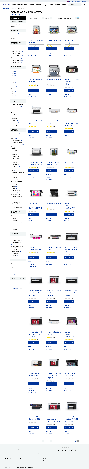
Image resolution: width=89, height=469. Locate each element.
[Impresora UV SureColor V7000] (36, 408)
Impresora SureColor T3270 (54, 81)
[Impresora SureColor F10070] (54, 238)
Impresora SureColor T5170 (36, 122)
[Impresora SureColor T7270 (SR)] (54, 32)
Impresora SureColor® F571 (35, 248)
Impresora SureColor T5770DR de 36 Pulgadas (36, 334)
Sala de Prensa (46, 456)
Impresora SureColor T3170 (54, 122)
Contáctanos (46, 458)
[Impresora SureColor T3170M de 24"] (54, 323)
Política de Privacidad (29, 467)
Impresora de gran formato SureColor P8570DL (71, 249)
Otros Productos (21, 458)
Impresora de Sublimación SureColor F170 (70, 206)
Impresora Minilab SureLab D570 (35, 374)
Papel (48, 177)
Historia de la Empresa (48, 451)
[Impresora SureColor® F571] (36, 238)
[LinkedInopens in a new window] (69, 450)
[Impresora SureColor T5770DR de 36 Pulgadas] (36, 323)
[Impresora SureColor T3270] (54, 71)
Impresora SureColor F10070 (54, 248)
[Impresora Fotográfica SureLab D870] (54, 153)
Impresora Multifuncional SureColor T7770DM (54, 419)
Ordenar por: (60, 18)
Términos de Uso (20, 467)
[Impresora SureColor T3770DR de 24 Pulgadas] (54, 365)
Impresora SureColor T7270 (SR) (54, 42)
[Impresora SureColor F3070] (54, 195)
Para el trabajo (6, 8)
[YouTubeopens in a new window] (65, 450)
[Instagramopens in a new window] (72, 450)
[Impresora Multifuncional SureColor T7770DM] (54, 408)
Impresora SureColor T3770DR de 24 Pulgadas (54, 376)
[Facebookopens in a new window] (59, 450)
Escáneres (7, 453)
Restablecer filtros (14, 14)
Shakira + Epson (46, 460)
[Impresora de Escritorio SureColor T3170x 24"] (72, 112)
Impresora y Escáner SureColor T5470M (36, 163)
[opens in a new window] (75, 450)
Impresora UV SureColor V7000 (35, 418)
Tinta (30, 53)
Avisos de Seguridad (21, 460)
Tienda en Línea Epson (35, 453)
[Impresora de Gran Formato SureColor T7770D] (72, 282)
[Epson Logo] (6, 4)
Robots (6, 456)
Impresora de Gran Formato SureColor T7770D (71, 293)
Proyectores (7, 451)
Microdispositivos (8, 458)
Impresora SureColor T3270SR (36, 42)
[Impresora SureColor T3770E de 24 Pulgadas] (54, 282)
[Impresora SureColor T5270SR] (36, 71)
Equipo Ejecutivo (46, 453)
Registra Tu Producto (34, 449)
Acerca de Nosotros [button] (75, 1)
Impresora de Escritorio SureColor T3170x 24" (71, 123)
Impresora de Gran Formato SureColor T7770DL (35, 293)
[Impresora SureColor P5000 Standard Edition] (72, 71)
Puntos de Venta (8, 454)
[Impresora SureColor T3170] (54, 112)
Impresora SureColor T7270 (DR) (72, 42)
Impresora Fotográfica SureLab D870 (54, 163)
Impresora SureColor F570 (72, 163)
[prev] (43, 18)
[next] (51, 18)
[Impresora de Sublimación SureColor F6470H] (72, 323)
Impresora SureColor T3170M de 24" (54, 333)
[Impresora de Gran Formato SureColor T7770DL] (36, 282)
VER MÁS (32, 49)
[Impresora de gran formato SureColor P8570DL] (72, 238)
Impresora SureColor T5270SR (36, 81)
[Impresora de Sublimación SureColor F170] (72, 195)
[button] (76, 18)
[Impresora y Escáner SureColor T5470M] (36, 153)
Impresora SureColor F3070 (54, 205)
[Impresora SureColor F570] (72, 153)
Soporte (31, 55)
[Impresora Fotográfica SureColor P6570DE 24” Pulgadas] (72, 408)
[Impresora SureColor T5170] (36, 112)
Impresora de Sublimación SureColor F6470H (71, 334)
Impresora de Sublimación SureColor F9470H (35, 206)
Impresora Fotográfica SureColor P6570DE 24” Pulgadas (72, 419)
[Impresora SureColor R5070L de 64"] (72, 365)
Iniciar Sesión (84, 1)
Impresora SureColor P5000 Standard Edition (72, 82)
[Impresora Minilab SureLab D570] (36, 365)
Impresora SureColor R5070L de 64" (72, 374)
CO (69, 1)
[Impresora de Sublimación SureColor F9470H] (36, 195)
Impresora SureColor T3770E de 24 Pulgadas (54, 293)
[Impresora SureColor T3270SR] (36, 32)
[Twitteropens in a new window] (62, 450)
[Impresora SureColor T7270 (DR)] (72, 32)
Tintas (6, 460)
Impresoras (13, 8)
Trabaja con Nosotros (47, 454)
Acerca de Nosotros (47, 449)
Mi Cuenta (32, 451)
